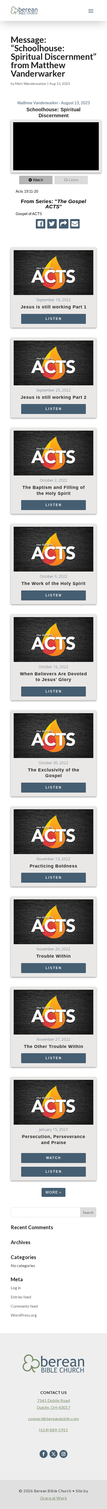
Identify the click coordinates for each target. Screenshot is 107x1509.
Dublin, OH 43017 (53, 1407)
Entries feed (21, 1296)
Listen (73, 180)
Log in (16, 1287)
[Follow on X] (53, 1454)
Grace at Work (53, 1498)
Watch (38, 180)
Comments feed (24, 1306)
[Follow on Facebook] (44, 1454)
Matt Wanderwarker (31, 83)
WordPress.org (24, 1315)
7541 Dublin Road (53, 1400)
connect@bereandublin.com (53, 1418)
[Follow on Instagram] (63, 1454)
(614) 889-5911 (53, 1429)
